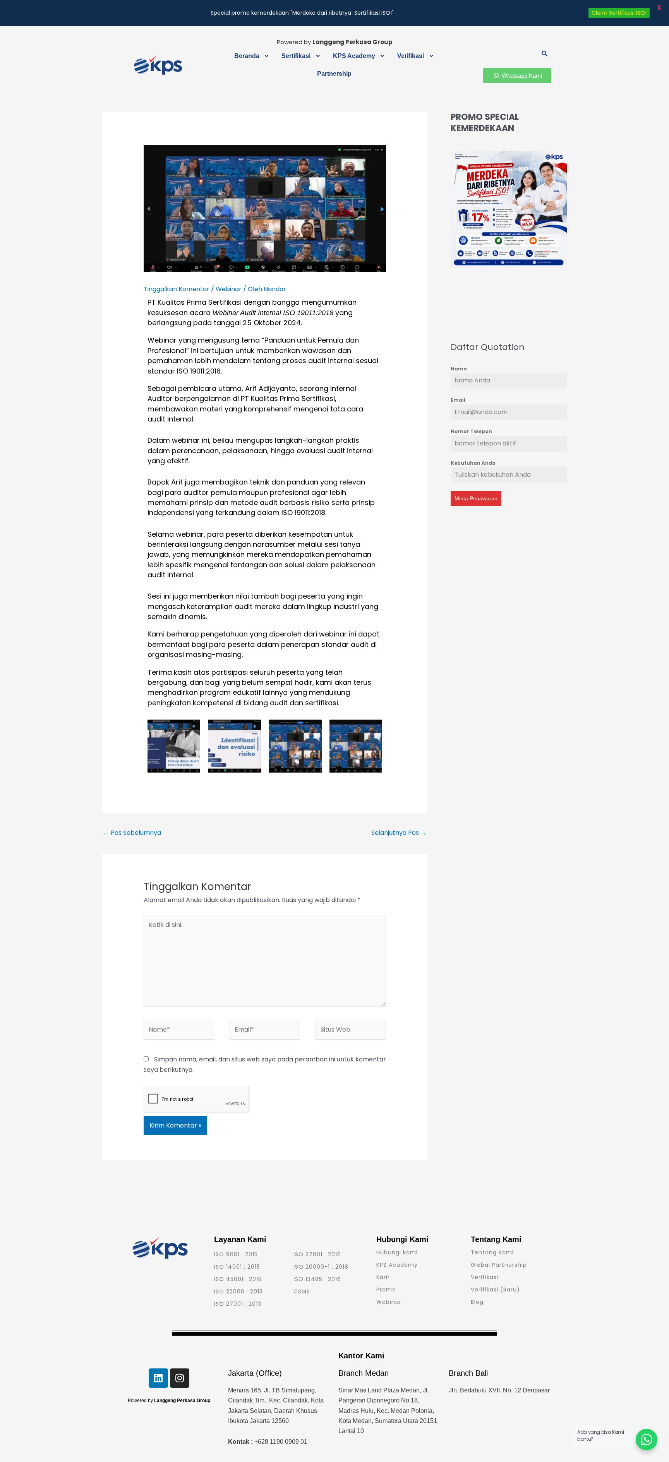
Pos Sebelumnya (132, 832)
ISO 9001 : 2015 (236, 1254)
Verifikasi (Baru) (495, 1289)
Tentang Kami (492, 1252)
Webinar (229, 289)
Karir (383, 1277)
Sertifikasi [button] (295, 56)
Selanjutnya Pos (399, 832)
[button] (252, 56)
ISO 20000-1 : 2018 (320, 1267)
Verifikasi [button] (410, 56)
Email (458, 400)
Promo (386, 1289)
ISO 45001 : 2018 (238, 1279)
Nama (459, 368)
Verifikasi (484, 1277)
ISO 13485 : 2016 (317, 1279)
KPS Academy (397, 1265)
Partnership (334, 73)
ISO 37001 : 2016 (317, 1254)
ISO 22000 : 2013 (238, 1291)
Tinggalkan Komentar (176, 289)
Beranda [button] (246, 56)
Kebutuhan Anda (473, 463)
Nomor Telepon (471, 431)
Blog (477, 1302)
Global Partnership (499, 1265)
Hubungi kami (397, 1252)
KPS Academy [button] (354, 56)
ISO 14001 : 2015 (237, 1267)
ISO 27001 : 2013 (237, 1304)
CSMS (301, 1291)
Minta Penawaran (476, 498)
